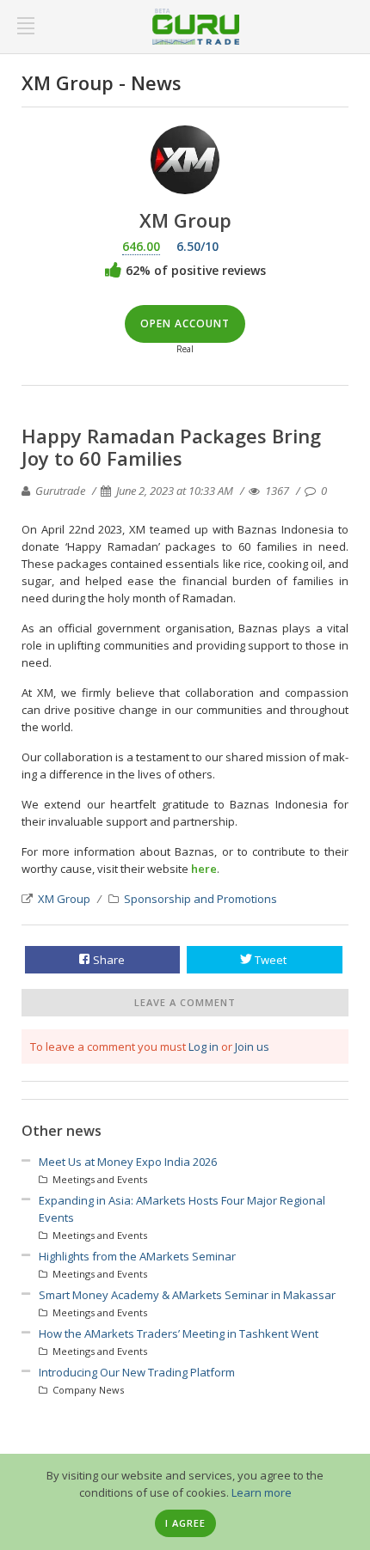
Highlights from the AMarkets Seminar (137, 1256)
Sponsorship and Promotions (200, 898)
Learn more (261, 1492)
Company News (87, 1389)
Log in (203, 1046)
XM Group (64, 898)
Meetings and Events (98, 1179)
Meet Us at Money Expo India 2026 (128, 1161)
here (204, 868)
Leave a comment (185, 1002)
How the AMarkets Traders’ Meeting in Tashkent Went (178, 1333)
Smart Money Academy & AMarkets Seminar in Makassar (187, 1295)
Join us (252, 1046)
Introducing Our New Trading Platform (137, 1372)
